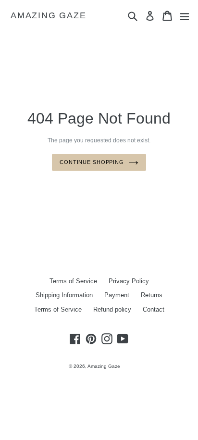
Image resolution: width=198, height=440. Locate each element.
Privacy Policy (129, 281)
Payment (116, 295)
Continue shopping (92, 162)
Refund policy (112, 309)
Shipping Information (64, 295)
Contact (153, 309)
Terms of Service (73, 281)
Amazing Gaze (49, 15)
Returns (151, 295)
